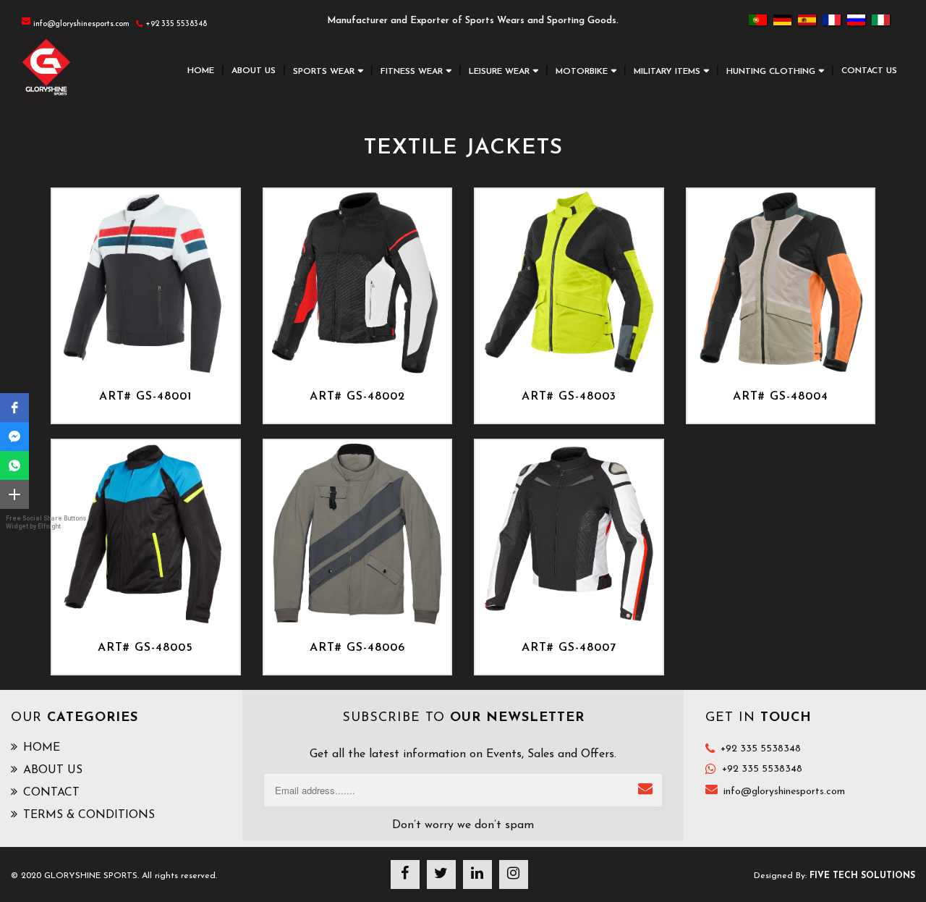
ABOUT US (254, 71)
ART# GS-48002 (357, 396)
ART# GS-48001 (145, 396)
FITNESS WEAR (412, 71)
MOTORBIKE (582, 71)
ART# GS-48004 (780, 396)
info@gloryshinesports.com (784, 791)
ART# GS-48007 (569, 648)
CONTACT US (869, 71)
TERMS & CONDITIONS (89, 815)
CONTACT (51, 792)
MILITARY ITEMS (667, 71)
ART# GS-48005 (145, 648)
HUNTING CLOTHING (770, 71)
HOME (200, 71)
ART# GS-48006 (357, 648)
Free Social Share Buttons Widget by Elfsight (46, 522)
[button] (14, 407)
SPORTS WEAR (323, 71)
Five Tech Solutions (862, 876)
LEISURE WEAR (499, 71)
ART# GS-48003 (569, 396)
